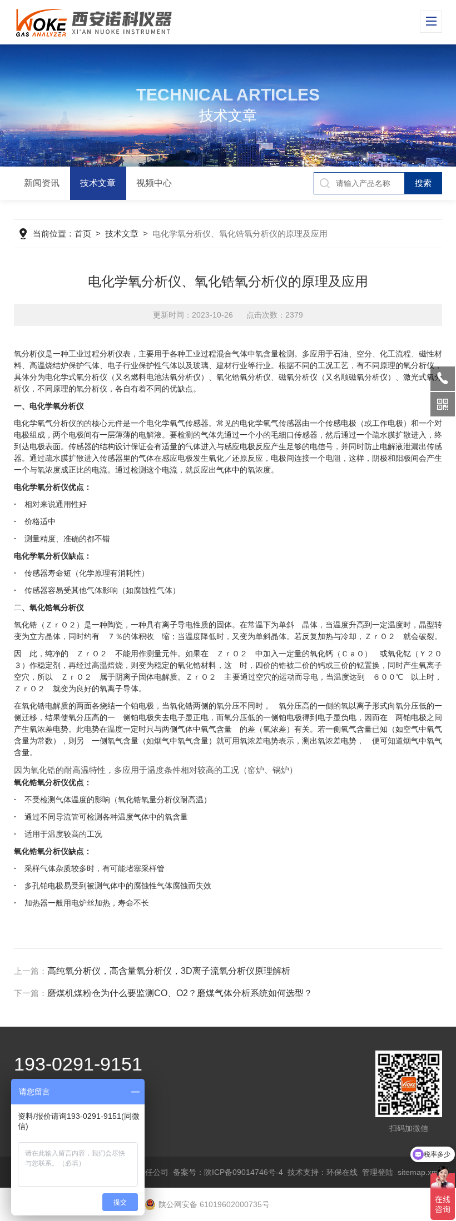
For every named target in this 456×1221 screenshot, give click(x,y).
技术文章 (98, 183)
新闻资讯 (42, 183)
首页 (83, 233)
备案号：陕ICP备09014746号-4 (228, 1172)
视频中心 (154, 183)
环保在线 (342, 1172)
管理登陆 (377, 1172)
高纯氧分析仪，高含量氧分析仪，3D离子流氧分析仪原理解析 (168, 971)
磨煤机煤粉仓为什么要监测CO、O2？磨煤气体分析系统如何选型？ (180, 993)
